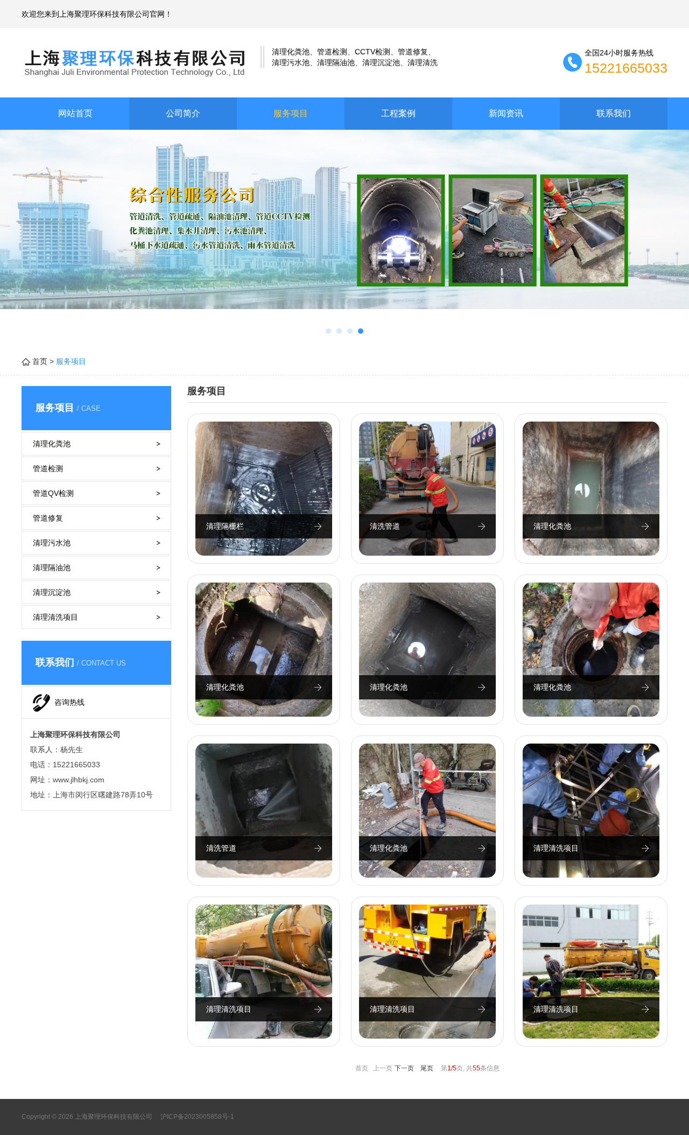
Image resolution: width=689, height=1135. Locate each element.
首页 (39, 361)
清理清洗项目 (55, 617)
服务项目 (290, 113)
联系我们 (613, 113)
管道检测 (48, 468)
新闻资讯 (506, 113)
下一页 (404, 1068)
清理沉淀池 (52, 592)
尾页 (426, 1068)
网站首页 (75, 113)
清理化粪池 (52, 443)
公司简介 (183, 113)
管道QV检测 (53, 493)
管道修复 (48, 518)
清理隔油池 (52, 567)
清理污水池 (52, 542)
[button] (328, 331)
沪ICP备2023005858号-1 (196, 1116)
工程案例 (398, 113)
